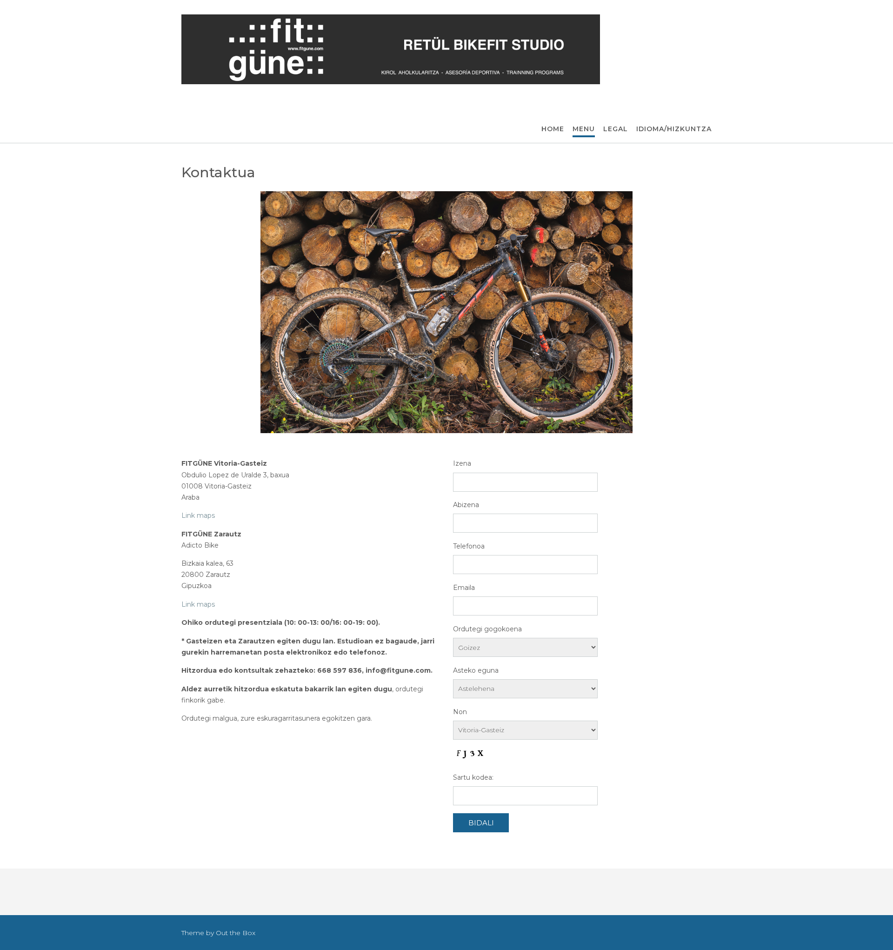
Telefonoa (469, 546)
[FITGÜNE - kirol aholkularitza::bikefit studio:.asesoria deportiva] (390, 49)
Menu (584, 129)
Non (460, 712)
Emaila (464, 587)
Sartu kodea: (473, 777)
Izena (462, 463)
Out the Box (235, 933)
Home (552, 129)
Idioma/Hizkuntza (674, 129)
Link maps (198, 515)
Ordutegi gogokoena (487, 629)
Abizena (466, 505)
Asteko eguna (476, 670)
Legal (615, 129)
